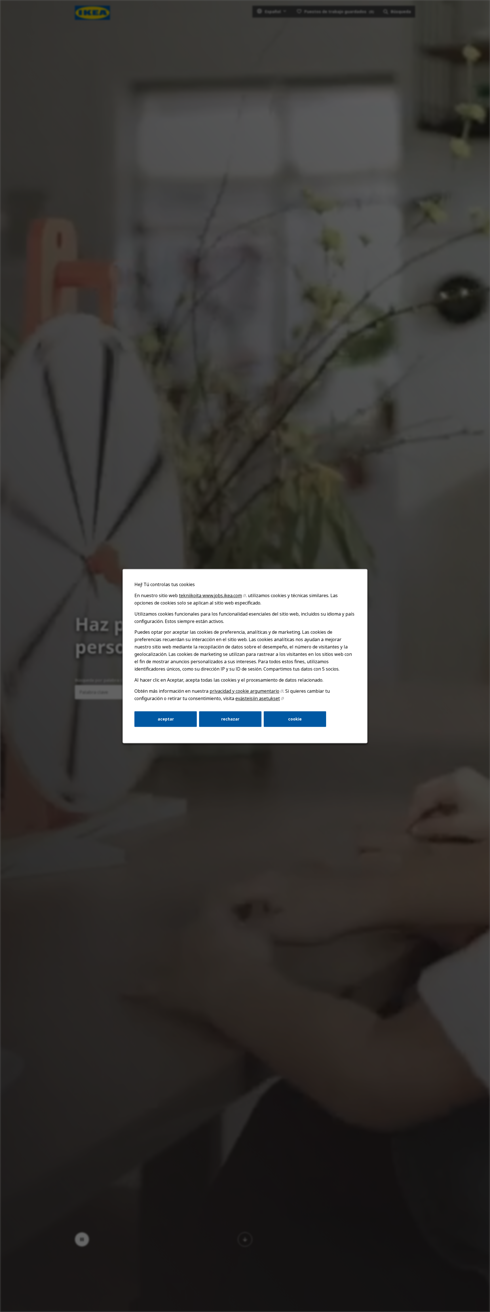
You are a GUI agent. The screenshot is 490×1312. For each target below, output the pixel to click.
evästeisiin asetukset (257, 698)
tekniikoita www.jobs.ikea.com (210, 595)
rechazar (230, 718)
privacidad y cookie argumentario (244, 691)
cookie (295, 718)
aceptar (166, 718)
